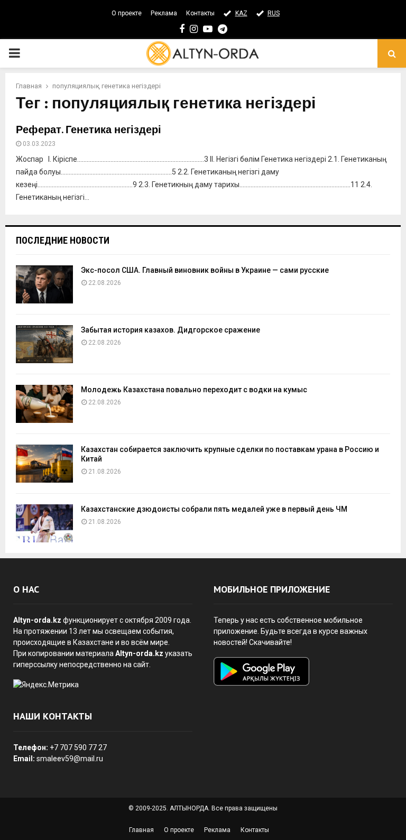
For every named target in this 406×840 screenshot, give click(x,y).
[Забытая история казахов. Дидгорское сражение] (44, 344)
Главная (141, 830)
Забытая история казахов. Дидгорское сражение (170, 330)
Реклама (164, 13)
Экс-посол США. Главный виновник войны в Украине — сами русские (205, 270)
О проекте (127, 13)
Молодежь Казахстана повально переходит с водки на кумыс (194, 389)
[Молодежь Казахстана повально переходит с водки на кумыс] (44, 404)
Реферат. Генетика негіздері (88, 130)
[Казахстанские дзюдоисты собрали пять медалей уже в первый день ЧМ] (44, 523)
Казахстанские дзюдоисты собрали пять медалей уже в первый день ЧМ (214, 509)
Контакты (200, 13)
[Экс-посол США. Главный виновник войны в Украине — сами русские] (44, 284)
